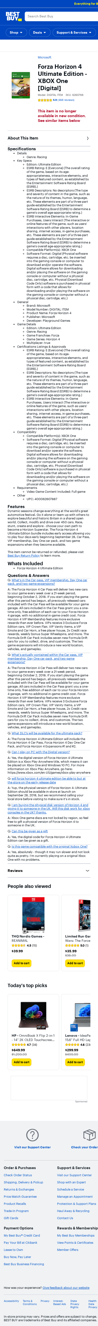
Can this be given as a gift (30, 831)
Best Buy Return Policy (24, 555)
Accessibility (11, 1301)
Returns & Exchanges (19, 1189)
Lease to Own (13, 1250)
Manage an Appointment (75, 1196)
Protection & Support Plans (76, 1204)
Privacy (45, 1301)
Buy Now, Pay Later (17, 1257)
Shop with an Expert (71, 1182)
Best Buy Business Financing (24, 1264)
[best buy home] (14, 16)
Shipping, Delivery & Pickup (23, 1182)
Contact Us (65, 1218)
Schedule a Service (70, 1189)
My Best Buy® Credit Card (22, 1235)
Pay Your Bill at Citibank (20, 1242)
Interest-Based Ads (59, 1303)
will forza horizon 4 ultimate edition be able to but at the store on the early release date (47, 780)
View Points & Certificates (75, 1242)
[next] (86, 933)
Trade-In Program (16, 1211)
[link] (24, 946)
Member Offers (67, 1250)
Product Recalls (15, 1204)
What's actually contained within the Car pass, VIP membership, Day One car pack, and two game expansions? (45, 658)
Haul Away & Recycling (73, 1211)
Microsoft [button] (44, 57)
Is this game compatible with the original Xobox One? (50, 846)
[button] (16, 32)
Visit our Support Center (74, 1175)
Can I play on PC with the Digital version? (41, 752)
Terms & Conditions (30, 1303)
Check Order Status (18, 1175)
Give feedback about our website (66, 1288)
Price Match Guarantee (20, 1196)
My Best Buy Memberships (75, 1235)
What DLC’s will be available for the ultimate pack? (47, 733)
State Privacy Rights (74, 1304)
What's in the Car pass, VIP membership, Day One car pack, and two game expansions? (47, 582)
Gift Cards (11, 1218)
